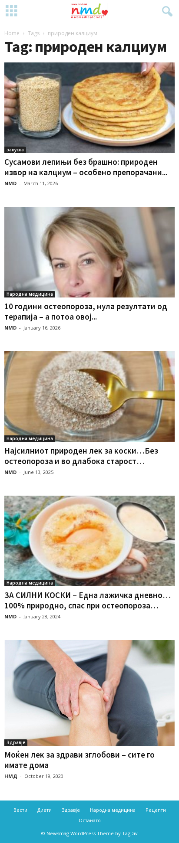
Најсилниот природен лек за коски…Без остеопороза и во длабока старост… (81, 455)
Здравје (16, 742)
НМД (10, 776)
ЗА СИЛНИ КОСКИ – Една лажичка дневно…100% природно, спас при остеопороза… (87, 600)
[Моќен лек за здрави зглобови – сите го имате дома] (89, 693)
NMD (10, 183)
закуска (15, 150)
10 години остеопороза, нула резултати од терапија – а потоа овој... (85, 311)
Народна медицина (30, 294)
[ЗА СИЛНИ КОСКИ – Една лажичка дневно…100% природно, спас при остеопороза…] (89, 541)
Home (12, 33)
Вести (20, 810)
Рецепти (156, 810)
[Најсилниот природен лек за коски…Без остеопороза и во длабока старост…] (89, 396)
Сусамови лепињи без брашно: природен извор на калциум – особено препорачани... (85, 167)
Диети (44, 810)
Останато (90, 820)
